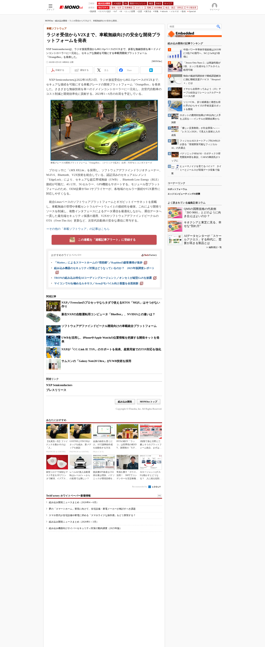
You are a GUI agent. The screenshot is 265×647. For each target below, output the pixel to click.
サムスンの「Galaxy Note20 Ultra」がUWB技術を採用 (96, 361)
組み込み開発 (61, 21)
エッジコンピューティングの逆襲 (184, 194)
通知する (84, 70)
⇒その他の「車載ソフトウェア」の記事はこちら (78, 228)
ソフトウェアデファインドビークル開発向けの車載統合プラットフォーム (109, 325)
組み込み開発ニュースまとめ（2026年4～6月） (74, 502)
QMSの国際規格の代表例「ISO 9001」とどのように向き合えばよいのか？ (202, 212)
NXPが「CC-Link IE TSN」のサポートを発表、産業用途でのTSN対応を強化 (111, 349)
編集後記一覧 (215, 247)
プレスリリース (56, 389)
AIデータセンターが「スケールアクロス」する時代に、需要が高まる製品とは (203, 239)
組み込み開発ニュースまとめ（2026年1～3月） (74, 521)
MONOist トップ (148, 401)
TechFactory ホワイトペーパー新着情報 (68, 495)
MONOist (49, 21)
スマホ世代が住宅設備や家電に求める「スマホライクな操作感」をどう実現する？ (92, 515)
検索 (218, 26)
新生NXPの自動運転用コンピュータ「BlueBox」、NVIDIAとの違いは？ (108, 314)
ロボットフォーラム (177, 189)
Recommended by (140, 487)
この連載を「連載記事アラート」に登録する (107, 239)
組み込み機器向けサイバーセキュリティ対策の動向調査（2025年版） (85, 528)
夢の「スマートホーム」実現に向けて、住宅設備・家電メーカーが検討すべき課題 (92, 508)
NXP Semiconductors (59, 385)
